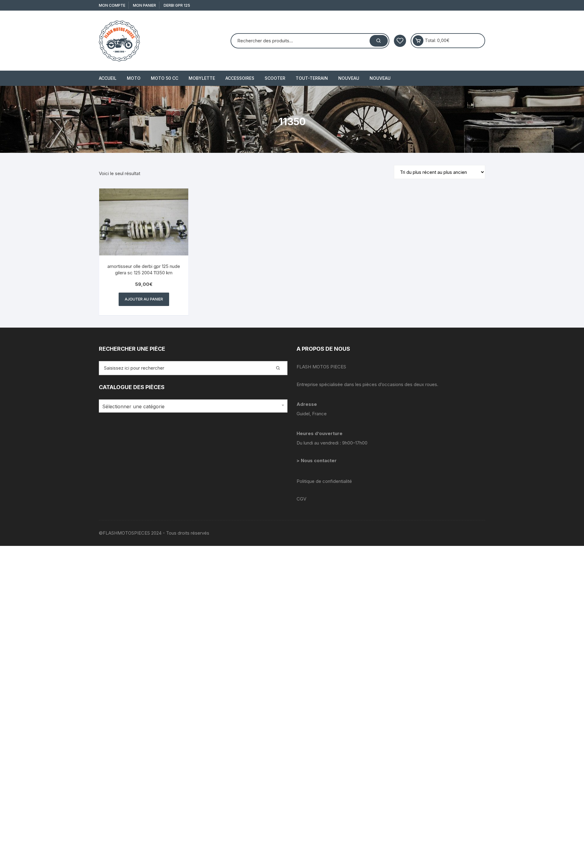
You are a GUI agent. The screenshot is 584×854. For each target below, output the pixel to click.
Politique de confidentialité (324, 481)
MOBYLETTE (202, 78)
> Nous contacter (317, 460)
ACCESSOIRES (239, 78)
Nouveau (348, 78)
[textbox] (191, 406)
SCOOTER (275, 78)
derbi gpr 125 (177, 5)
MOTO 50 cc (164, 78)
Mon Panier (144, 5)
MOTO (134, 78)
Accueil (107, 78)
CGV (301, 499)
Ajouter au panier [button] (144, 299)
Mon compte (112, 5)
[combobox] (193, 406)
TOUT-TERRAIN (312, 78)
